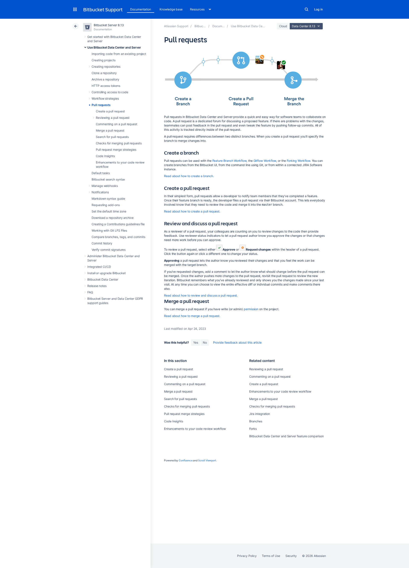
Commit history (102, 243)
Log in (318, 9)
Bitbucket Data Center (102, 279)
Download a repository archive (113, 217)
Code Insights (105, 156)
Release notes (97, 286)
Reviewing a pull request (113, 117)
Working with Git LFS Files (109, 230)
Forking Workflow (298, 160)
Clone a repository (104, 73)
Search (306, 9)
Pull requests (101, 105)
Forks (253, 428)
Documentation (140, 9)
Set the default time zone (109, 211)
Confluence (185, 460)
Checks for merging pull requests (119, 143)
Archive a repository (105, 79)
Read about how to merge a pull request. (192, 316)
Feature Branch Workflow (229, 160)
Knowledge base (171, 9)
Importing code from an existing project (119, 54)
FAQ (90, 292)
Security (291, 556)
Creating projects (103, 60)
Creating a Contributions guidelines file (118, 224)
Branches (255, 421)
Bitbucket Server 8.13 (109, 25)
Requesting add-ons (106, 205)
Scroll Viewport (207, 460)
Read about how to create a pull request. (192, 211)
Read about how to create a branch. (189, 176)
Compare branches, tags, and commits (118, 237)
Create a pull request (110, 111)
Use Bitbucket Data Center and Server (114, 47)
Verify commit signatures (108, 249)
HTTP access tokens (106, 85)
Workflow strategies (105, 98)
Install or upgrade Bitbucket (106, 273)
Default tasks (101, 173)
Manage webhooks (105, 186)
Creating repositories (106, 66)
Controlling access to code (110, 92)
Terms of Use (271, 556)
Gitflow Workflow (264, 160)
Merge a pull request (110, 130)
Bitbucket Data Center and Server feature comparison (286, 436)
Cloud (283, 26)
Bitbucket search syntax (108, 179)
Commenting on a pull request (116, 124)
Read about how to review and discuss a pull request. (201, 295)
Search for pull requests (112, 137)
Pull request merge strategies (116, 149)
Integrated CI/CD (99, 266)
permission (251, 309)
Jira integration (259, 414)
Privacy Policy (246, 556)
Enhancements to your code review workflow (195, 428)
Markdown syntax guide (108, 198)
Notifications (100, 192)
